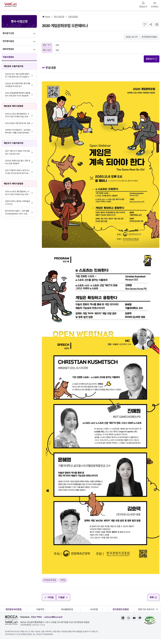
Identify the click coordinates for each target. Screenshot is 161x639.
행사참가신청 (8, 33)
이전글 (51, 597)
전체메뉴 (154, 6)
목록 (152, 597)
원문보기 (150, 58)
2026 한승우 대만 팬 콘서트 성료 (17, 123)
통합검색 (143, 6)
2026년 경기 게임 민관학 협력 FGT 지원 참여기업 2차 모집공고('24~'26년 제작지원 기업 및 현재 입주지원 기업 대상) (17, 75)
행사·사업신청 (59, 16)
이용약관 (40, 609)
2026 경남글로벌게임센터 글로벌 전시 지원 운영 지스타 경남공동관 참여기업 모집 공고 (17, 94)
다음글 (61, 597)
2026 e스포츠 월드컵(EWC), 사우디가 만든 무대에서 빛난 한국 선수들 (17, 115)
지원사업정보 (8, 57)
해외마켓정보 (8, 49)
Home (47, 16)
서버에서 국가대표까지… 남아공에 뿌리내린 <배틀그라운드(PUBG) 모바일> (17, 131)
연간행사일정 (8, 41)
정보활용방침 (67, 609)
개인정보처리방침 (13, 609)
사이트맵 (94, 609)
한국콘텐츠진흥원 (121, 609)
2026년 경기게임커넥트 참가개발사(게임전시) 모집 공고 (17, 84)
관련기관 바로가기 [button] (146, 609)
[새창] (149, 617)
